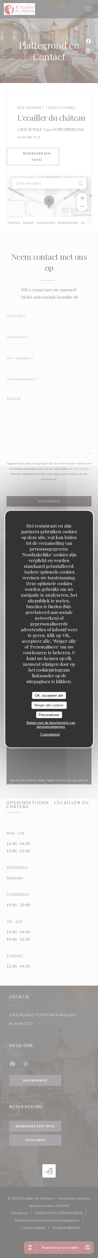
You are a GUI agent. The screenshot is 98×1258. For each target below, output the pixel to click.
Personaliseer (49, 715)
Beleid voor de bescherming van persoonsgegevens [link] (51, 725)
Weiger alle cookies (49, 705)
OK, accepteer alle (49, 695)
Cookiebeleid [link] (50, 735)
